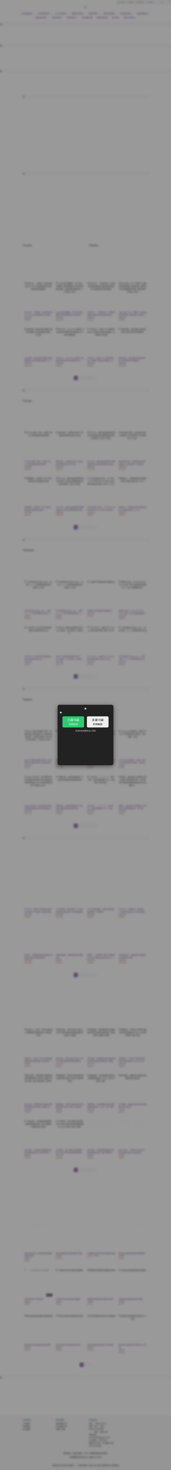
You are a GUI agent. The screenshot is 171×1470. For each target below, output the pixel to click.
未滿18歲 (98, 722)
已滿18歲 (73, 722)
